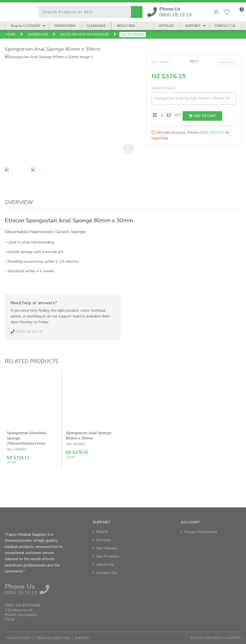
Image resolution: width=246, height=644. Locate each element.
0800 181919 (211, 132)
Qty (177, 115)
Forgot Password (200, 532)
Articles (166, 26)
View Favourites (227, 12)
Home (10, 34)
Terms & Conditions (53, 638)
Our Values (106, 548)
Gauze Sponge (132, 34)
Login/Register (216, 12)
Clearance (96, 26)
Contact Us (106, 573)
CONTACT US (225, 26)
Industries (126, 26)
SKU (154, 62)
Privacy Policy (18, 638)
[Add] (168, 115)
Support (193, 26)
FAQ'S (102, 532)
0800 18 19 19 (175, 12)
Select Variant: (163, 87)
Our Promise (107, 556)
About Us (105, 564)
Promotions (65, 26)
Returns (103, 540)
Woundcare (37, 34)
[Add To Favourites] (231, 115)
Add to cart (204, 116)
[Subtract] (154, 115)
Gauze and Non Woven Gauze (84, 34)
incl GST (228, 62)
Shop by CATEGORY (25, 26)
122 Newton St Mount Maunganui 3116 (21, 615)
